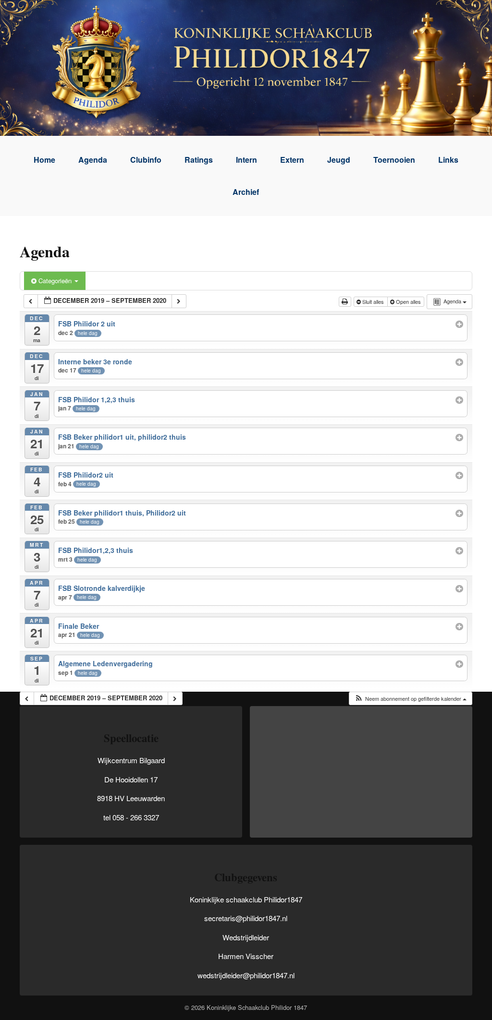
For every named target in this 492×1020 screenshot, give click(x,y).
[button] (410, 698)
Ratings (198, 159)
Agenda (92, 159)
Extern (292, 159)
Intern (246, 159)
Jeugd (338, 159)
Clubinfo (145, 159)
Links (448, 159)
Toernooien (394, 159)
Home (44, 159)
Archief (246, 191)
